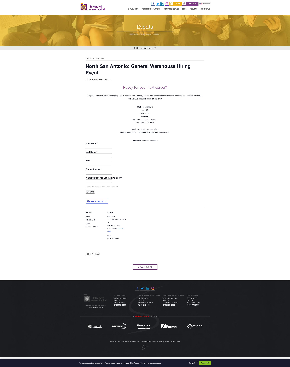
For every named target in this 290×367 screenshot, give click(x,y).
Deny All (192, 363)
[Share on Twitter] (93, 254)
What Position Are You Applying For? (104, 177)
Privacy (178, 341)
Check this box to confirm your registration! (102, 187)
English (205, 3)
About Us (193, 9)
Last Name (91, 151)
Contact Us (205, 9)
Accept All (205, 363)
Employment (133, 9)
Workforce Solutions (151, 9)
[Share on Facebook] (88, 254)
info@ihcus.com (97, 308)
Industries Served (171, 9)
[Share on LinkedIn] (97, 254)
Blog (184, 9)
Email (89, 160)
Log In (177, 3)
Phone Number (94, 169)
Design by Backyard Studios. (167, 341)
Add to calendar (97, 201)
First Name (92, 143)
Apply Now (192, 3)
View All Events (145, 267)
